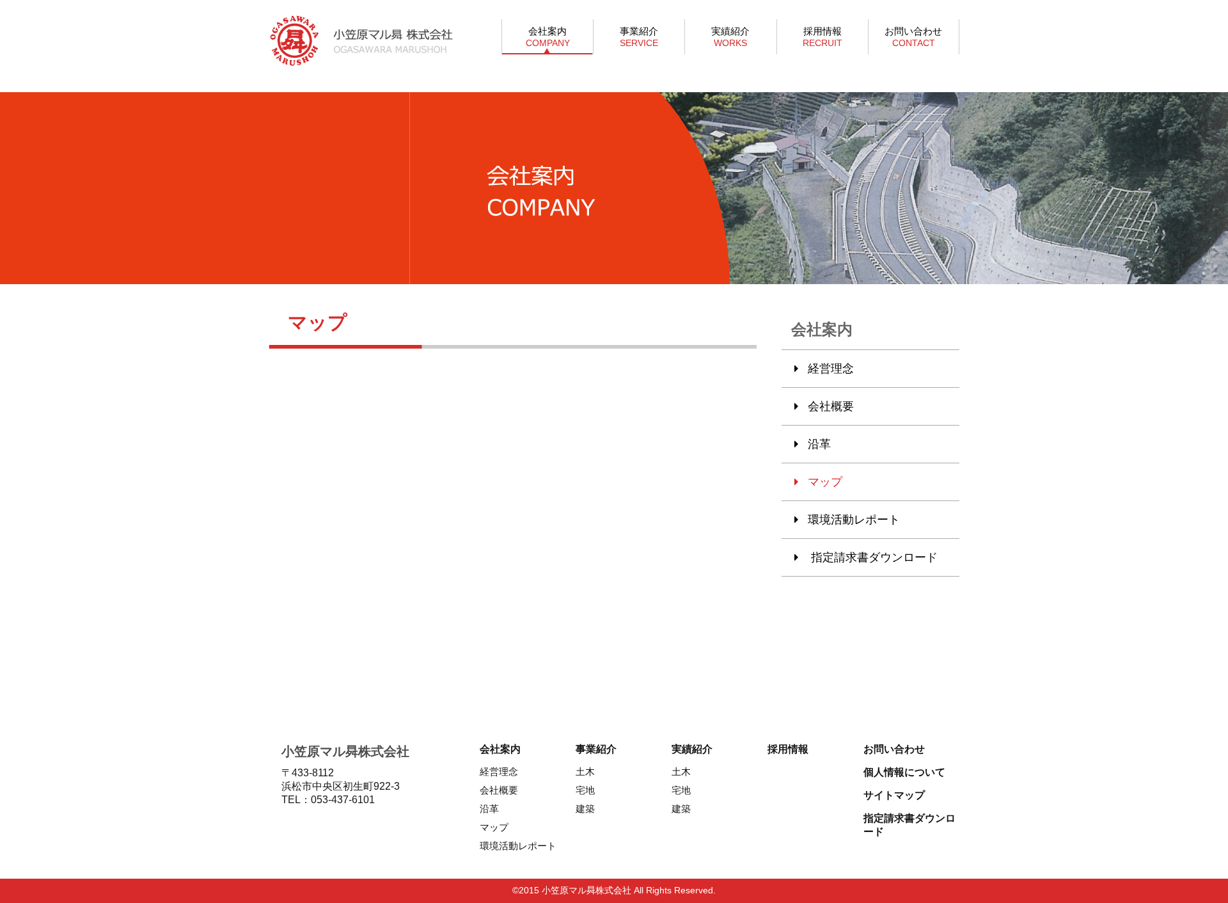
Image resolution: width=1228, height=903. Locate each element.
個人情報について (904, 772)
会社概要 (831, 406)
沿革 (819, 444)
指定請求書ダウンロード (873, 557)
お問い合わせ (913, 37)
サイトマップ (894, 795)
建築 (585, 808)
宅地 (585, 790)
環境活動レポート (854, 519)
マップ (825, 481)
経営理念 (831, 368)
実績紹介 (730, 37)
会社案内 (548, 37)
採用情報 (822, 37)
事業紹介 (639, 37)
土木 (585, 771)
